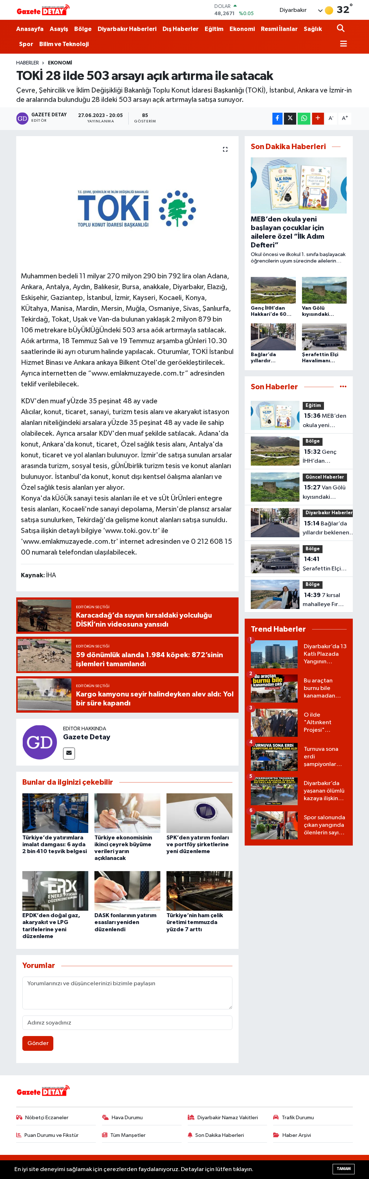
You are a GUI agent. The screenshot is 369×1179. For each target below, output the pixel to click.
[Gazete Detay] (39, 742)
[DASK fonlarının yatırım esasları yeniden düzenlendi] (127, 891)
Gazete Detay (86, 737)
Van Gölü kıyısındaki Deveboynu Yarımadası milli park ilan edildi (324, 493)
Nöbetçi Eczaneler (46, 1117)
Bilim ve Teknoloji (64, 44)
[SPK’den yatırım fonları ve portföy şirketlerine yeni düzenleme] (199, 813)
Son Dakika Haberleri (219, 1135)
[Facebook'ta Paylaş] (277, 119)
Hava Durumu (127, 1117)
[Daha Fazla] (318, 119)
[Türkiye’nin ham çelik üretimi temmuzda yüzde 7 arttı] (199, 891)
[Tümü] (343, 387)
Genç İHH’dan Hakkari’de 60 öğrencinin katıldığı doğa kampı (322, 457)
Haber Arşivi (297, 1135)
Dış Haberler (181, 29)
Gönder (38, 1043)
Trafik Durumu (298, 1117)
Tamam (344, 1169)
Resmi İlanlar (279, 29)
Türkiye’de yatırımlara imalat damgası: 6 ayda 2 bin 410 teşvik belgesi (54, 844)
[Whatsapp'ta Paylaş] (304, 119)
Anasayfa (30, 29)
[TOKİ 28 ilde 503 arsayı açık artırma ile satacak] (127, 201)
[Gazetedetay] (43, 10)
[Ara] (341, 29)
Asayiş (59, 29)
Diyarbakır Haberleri (127, 29)
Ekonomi (242, 29)
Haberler (27, 63)
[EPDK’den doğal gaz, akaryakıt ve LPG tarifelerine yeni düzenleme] (55, 891)
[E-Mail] (69, 753)
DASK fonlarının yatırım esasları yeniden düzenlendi (125, 922)
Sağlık (313, 29)
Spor (26, 44)
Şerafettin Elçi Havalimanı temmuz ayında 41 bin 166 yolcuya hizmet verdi (323, 564)
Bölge (83, 29)
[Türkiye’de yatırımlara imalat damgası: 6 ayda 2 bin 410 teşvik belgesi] (55, 813)
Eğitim (214, 29)
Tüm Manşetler (128, 1135)
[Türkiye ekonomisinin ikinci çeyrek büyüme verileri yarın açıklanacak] (127, 813)
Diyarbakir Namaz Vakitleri (227, 1117)
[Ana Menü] (342, 44)
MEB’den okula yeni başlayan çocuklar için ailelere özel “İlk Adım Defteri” (324, 421)
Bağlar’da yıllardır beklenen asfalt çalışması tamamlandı (326, 529)
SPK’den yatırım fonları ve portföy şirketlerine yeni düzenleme (197, 844)
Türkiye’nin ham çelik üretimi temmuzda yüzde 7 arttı (194, 922)
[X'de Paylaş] (290, 119)
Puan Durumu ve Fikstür (52, 1135)
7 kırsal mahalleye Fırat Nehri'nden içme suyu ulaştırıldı (323, 600)
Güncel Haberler (325, 477)
